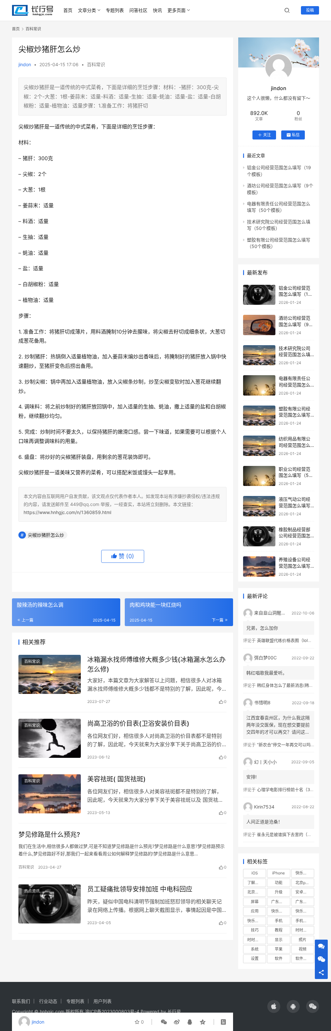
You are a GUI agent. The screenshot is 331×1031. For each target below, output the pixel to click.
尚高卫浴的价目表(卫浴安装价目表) (138, 723)
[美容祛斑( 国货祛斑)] (49, 793)
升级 (279, 892)
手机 (279, 920)
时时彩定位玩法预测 (256, 939)
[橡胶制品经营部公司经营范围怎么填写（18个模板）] (259, 536)
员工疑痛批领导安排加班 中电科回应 (139, 889)
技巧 (255, 930)
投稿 (310, 10)
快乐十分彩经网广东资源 (304, 911)
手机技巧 (303, 920)
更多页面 (176, 10)
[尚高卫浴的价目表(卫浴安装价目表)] (49, 738)
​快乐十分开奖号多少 (304, 873)
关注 (267, 134)
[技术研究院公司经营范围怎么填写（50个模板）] (259, 355)
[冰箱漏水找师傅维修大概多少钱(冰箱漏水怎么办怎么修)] (49, 674)
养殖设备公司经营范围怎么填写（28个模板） (294, 566)
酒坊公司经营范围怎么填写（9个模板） (296, 324)
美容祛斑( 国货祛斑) (116, 779)
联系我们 (21, 1001)
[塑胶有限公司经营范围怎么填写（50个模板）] (259, 416)
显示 (279, 939)
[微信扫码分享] (164, 1022)
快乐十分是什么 (256, 920)
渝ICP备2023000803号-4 (112, 1011)
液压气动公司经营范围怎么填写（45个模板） (294, 505)
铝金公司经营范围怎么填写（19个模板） (295, 294)
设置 (255, 958)
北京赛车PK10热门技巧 (256, 892)
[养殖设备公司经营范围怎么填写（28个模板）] (259, 566)
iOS (254, 873)
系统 (255, 949)
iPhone (278, 873)
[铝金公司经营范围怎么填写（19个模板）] (259, 295)
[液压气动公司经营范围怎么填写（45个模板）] (259, 506)
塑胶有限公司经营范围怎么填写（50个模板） (294, 415)
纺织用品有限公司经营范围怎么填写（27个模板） (297, 445)
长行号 (174, 1011)
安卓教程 (303, 892)
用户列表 (102, 1001)
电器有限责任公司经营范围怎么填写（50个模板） (297, 385)
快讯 (157, 10)
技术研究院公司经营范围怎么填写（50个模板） (295, 354)
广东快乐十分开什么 (304, 901)
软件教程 (303, 958)
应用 (255, 911)
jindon (24, 64)
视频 (302, 949)
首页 (67, 10)
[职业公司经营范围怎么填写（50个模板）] (259, 476)
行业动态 (48, 1001)
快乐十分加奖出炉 (280, 911)
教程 (279, 930)
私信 (296, 134)
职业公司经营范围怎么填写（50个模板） (295, 475)
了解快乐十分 (256, 882)
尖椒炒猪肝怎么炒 (46, 535)
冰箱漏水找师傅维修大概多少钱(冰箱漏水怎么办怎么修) (156, 664)
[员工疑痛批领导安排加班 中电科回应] (49, 903)
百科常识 (96, 64)
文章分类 (87, 10)
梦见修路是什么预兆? (49, 835)
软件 (279, 958)
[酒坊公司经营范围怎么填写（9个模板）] (259, 325)
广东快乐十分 (280, 901)
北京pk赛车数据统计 (304, 882)
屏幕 (255, 901)
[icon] (273, 1006)
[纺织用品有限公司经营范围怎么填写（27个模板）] (259, 446)
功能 (279, 882)
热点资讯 (32, 891)
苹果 (279, 949)
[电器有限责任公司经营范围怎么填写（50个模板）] (259, 385)
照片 (302, 939)
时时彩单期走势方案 (304, 930)
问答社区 (138, 10)
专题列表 (115, 10)
